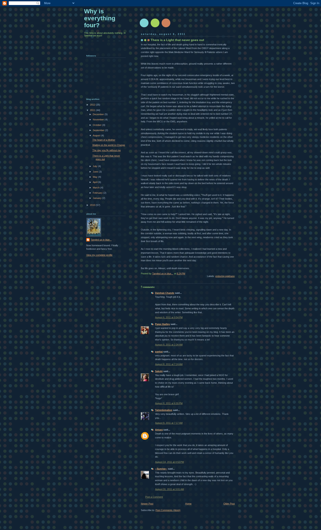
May (95, 177)
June (96, 171)
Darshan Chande (164, 293)
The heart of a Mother (103, 139)
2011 (93, 110)
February (98, 192)
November (99, 119)
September (99, 130)
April (95, 182)
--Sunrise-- (161, 468)
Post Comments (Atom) (167, 510)
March (96, 187)
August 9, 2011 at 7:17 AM (169, 423)
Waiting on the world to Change (108, 145)
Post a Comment (154, 497)
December (99, 114)
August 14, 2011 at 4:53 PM (169, 462)
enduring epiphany (225, 276)
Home (188, 503)
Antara (159, 429)
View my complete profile (99, 255)
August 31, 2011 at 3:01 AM (169, 489)
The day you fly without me (106, 150)
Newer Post (147, 503)
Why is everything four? (99, 18)
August (97, 135)
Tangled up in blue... (101, 239)
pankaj (159, 351)
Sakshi (159, 371)
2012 (93, 104)
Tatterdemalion (163, 410)
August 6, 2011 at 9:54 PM (169, 317)
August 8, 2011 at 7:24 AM (169, 364)
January (97, 198)
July (95, 166)
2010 (93, 205)
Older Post (229, 503)
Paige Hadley (162, 324)
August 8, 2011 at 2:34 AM (169, 344)
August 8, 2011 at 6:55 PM (169, 403)
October (97, 125)
